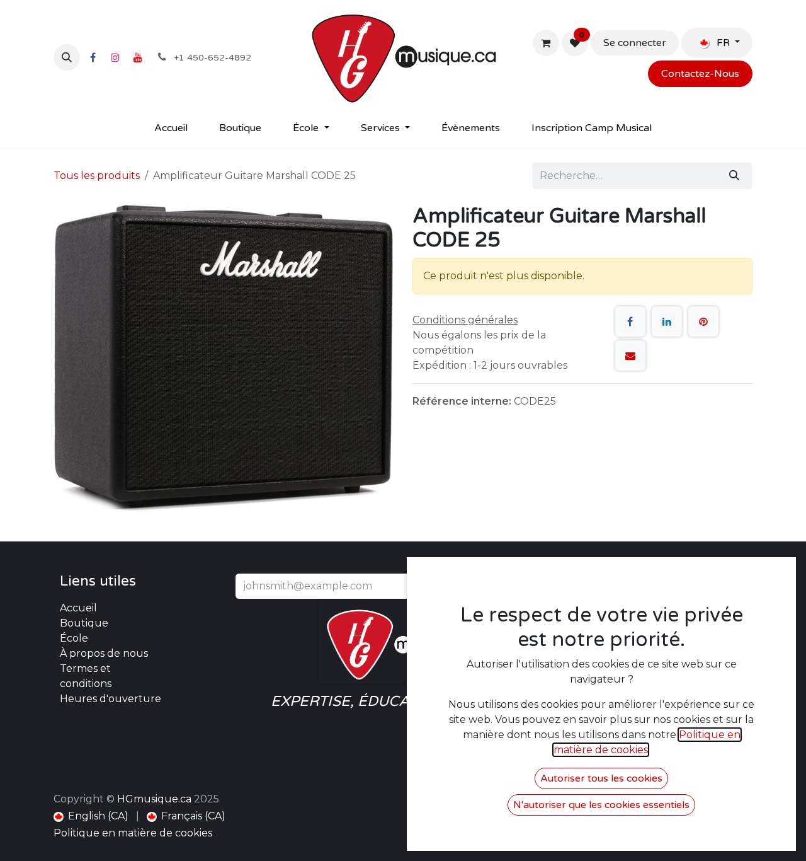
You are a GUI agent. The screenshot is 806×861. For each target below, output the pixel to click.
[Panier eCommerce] (546, 43)
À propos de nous (104, 653)
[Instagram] (115, 57)
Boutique (84, 623)
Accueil (78, 608)
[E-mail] (630, 355)
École (74, 638)
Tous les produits (97, 176)
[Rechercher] (734, 176)
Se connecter (634, 43)
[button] (67, 57)
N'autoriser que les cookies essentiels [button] (601, 805)
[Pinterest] (703, 321)
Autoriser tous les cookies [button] (601, 778)
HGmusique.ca (154, 799)
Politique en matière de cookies (133, 833)
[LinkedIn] (667, 321)
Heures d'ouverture (110, 699)
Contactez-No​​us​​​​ (700, 73)
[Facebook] (92, 57)
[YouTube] (138, 57)
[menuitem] (171, 128)
